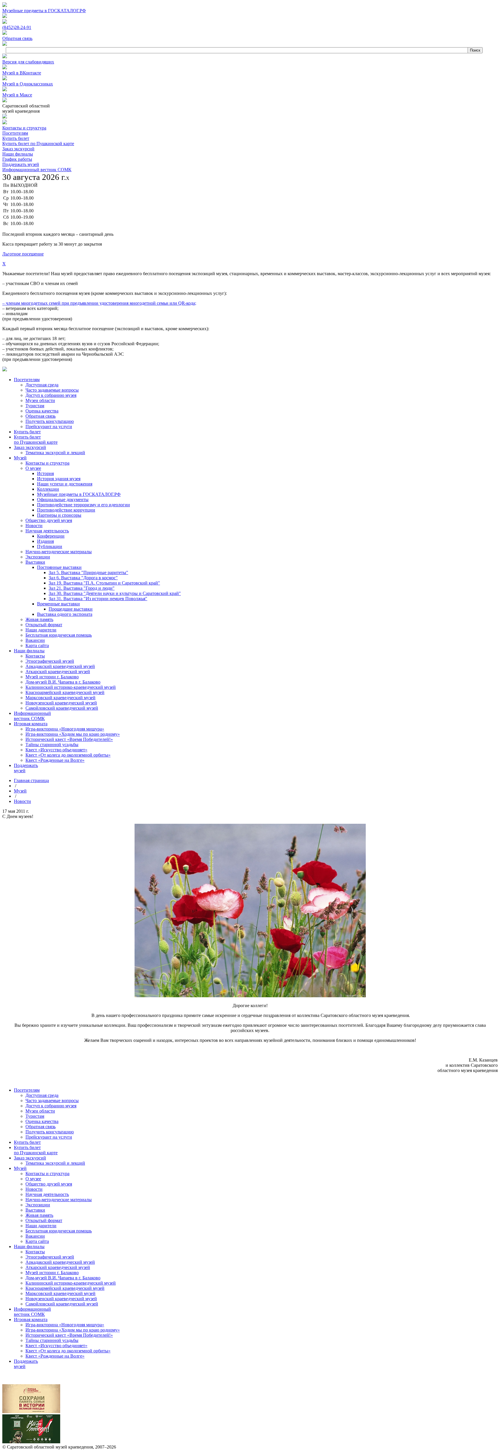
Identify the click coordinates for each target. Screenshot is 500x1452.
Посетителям (15, 133)
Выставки (35, 1210)
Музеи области (40, 1110)
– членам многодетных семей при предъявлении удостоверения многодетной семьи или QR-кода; (99, 303)
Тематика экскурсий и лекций (55, 1163)
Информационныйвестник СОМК (32, 1312)
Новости (22, 801)
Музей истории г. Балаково (52, 1272)
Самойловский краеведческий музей (61, 1303)
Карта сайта (37, 1241)
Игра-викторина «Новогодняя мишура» (64, 1324)
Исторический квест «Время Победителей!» (69, 1335)
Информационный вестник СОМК (36, 169)
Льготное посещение (23, 253)
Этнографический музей (49, 1256)
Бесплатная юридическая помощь (58, 1230)
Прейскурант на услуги (48, 1137)
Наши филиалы (17, 153)
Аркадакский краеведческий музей (60, 1262)
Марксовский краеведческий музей (60, 1293)
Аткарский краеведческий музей (57, 1267)
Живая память (39, 1215)
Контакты (35, 1251)
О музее (33, 1178)
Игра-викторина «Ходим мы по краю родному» (72, 1329)
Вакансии (35, 1236)
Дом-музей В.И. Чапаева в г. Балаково (62, 1277)
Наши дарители (40, 1225)
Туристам (34, 1116)
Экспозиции (37, 1204)
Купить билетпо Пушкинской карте (36, 1150)
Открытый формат (43, 1220)
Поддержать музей (20, 164)
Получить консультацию (49, 1131)
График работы (17, 159)
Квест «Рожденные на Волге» (54, 1356)
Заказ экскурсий (18, 148)
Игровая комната (30, 1319)
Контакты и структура (24, 127)
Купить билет (15, 138)
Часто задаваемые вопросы (52, 1100)
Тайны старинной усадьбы (51, 1340)
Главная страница (31, 780)
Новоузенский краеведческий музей (61, 1298)
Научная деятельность (47, 1194)
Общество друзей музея (48, 1183)
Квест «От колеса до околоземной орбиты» (68, 1350)
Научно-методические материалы (58, 1199)
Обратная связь (40, 1126)
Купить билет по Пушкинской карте (38, 143)
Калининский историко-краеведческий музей (70, 1283)
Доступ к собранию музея (50, 1105)
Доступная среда (41, 1095)
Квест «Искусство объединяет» (56, 1345)
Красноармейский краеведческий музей (64, 1288)
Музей (20, 790)
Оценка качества (41, 1121)
